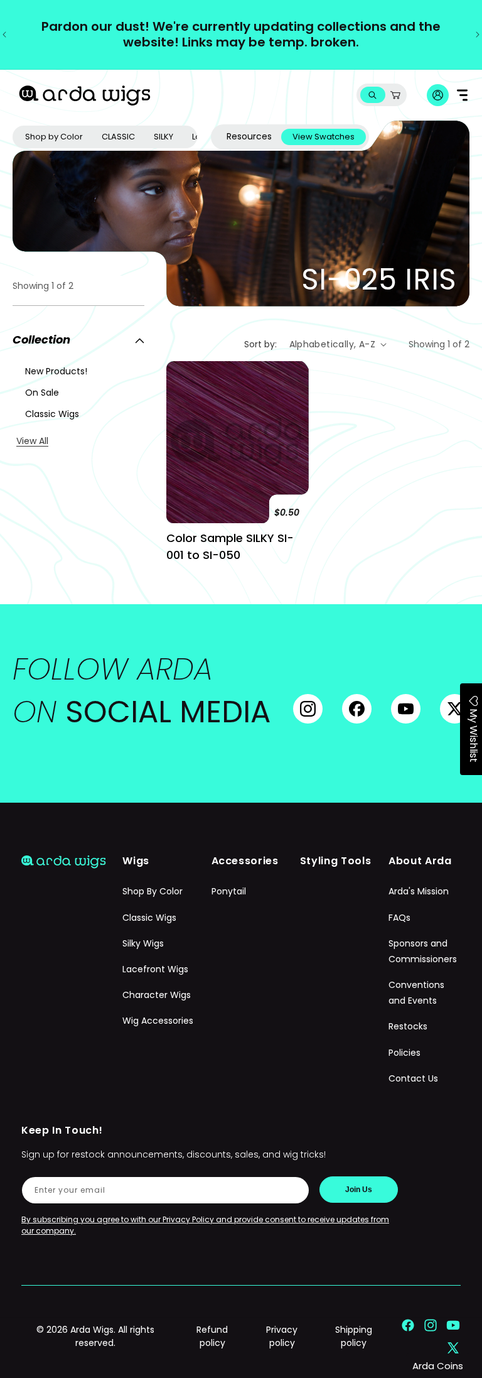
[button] (372, 95)
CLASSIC (118, 137)
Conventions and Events (416, 993)
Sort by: (260, 344)
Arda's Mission (418, 891)
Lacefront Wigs (155, 969)
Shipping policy (353, 1336)
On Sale (42, 392)
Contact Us (413, 1078)
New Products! (56, 371)
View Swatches (323, 137)
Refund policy (212, 1336)
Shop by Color (54, 137)
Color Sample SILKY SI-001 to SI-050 (230, 546)
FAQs (399, 917)
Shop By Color (152, 891)
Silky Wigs (143, 943)
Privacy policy (281, 1336)
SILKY (163, 137)
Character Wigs (156, 995)
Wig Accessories (157, 1020)
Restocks (407, 1026)
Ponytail (229, 891)
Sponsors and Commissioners (422, 951)
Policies (404, 1052)
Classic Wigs (52, 414)
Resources (249, 136)
